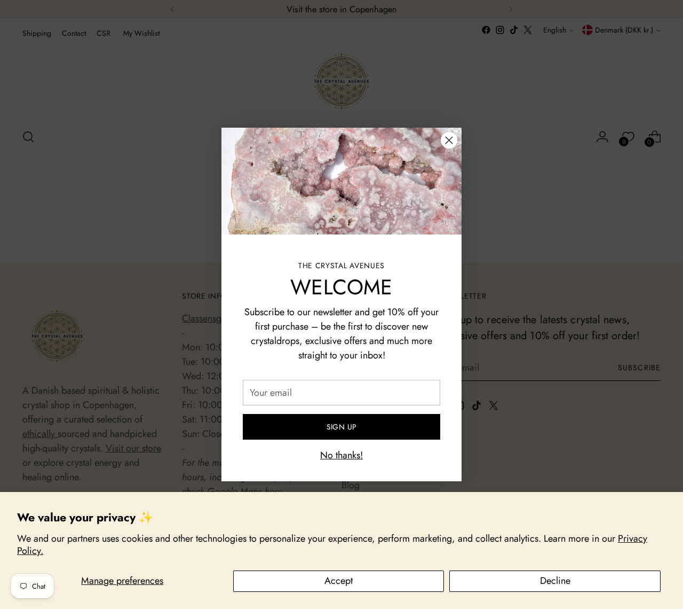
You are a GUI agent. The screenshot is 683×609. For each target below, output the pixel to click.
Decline (555, 581)
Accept (338, 581)
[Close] (449, 140)
